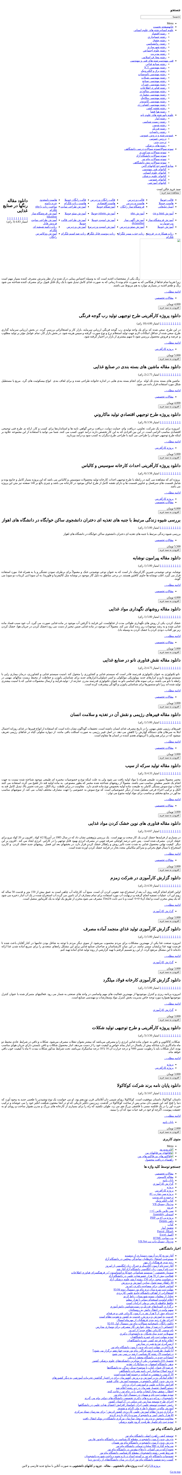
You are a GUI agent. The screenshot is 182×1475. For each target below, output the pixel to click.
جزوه (170, 1207)
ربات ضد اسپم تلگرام (73, 233)
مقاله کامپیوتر (165, 1176)
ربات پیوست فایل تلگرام (101, 233)
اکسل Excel (166, 1234)
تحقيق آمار (167, 1227)
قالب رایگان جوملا (75, 199)
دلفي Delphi (166, 1221)
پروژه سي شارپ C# (161, 1193)
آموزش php (137, 213)
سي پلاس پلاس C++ (161, 1210)
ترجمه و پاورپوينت (162, 1197)
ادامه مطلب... (172, 291)
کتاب (170, 1224)
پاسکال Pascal (165, 1231)
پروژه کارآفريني (164, 348)
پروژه (170, 1064)
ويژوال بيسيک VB (162, 1204)
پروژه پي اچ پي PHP (161, 1217)
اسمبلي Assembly (163, 1214)
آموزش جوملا (165, 226)
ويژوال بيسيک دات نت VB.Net (155, 1241)
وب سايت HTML (163, 1238)
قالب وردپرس (136, 199)
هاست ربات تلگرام (75, 203)
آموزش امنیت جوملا (103, 220)
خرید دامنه (51, 203)
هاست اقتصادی (106, 203)
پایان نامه (168, 1122)
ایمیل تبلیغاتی (165, 206)
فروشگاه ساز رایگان (132, 206)
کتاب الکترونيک (164, 1200)
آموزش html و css (163, 213)
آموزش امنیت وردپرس (101, 226)
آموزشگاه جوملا (106, 206)
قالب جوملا (166, 199)
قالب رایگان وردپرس (102, 199)
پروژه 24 (154, 1465)
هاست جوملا (166, 203)
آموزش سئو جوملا (75, 213)
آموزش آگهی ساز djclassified (134, 221)
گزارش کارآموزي (163, 911)
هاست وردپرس (135, 203)
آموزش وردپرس (76, 226)
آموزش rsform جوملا (103, 213)
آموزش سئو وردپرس (132, 226)
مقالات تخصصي (164, 297)
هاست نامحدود (48, 199)
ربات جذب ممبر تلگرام (131, 233)
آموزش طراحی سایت (73, 206)
